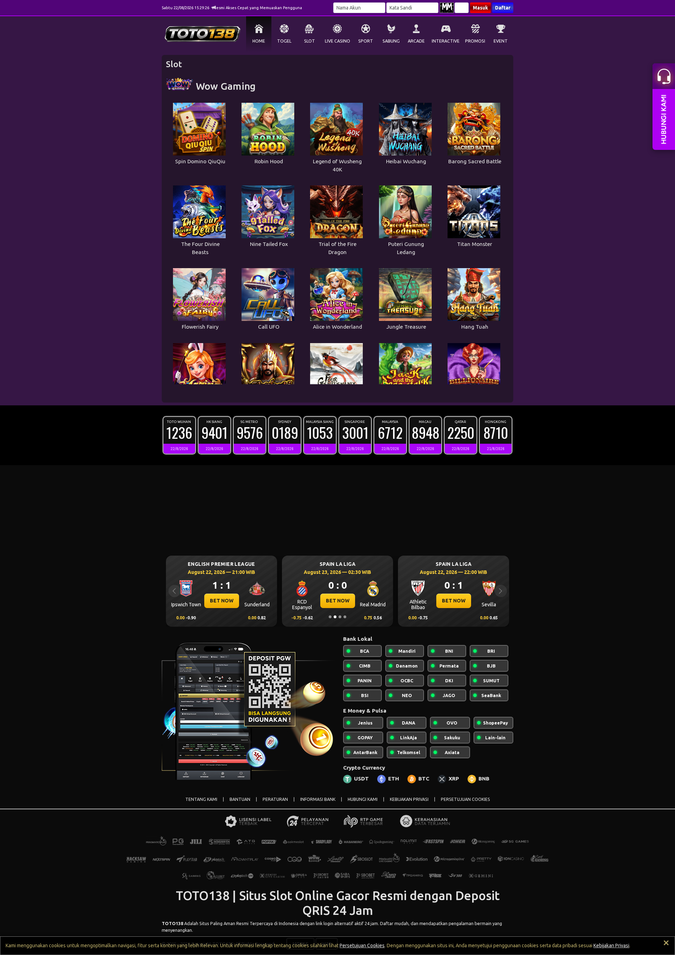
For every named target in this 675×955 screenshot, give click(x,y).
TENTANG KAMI (201, 799)
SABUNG (391, 41)
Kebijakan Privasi (611, 945)
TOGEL (284, 41)
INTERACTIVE (445, 41)
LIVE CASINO (337, 41)
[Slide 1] (330, 617)
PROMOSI (475, 41)
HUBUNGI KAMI (363, 799)
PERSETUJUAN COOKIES (465, 799)
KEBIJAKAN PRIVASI (409, 799)
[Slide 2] (335, 617)
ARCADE (416, 41)
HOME (258, 41)
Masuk (480, 8)
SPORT (365, 41)
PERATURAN (275, 799)
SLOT (309, 41)
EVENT (501, 41)
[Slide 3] (340, 617)
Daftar (502, 8)
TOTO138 (172, 923)
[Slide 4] (344, 617)
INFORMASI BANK (317, 799)
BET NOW (221, 600)
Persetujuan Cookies (362, 945)
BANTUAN (240, 799)
